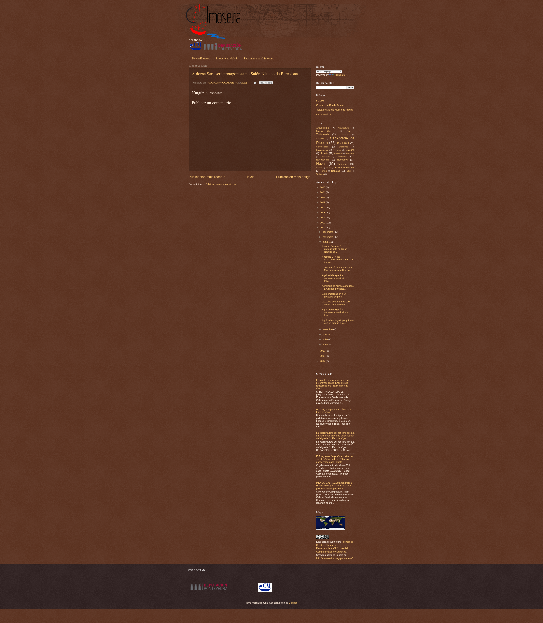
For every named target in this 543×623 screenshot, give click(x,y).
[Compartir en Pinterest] (271, 82)
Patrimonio (342, 164)
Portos (323, 171)
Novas (321, 163)
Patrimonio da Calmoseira (259, 58)
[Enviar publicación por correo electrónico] (255, 82)
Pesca (328, 168)
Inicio (251, 177)
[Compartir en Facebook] (268, 82)
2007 (323, 361)
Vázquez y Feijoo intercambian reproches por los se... (337, 259)
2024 (323, 192)
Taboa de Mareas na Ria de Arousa (334, 109)
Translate (340, 75)
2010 (323, 227)
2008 (323, 356)
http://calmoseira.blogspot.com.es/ (334, 558)
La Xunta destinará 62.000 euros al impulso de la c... (336, 303)
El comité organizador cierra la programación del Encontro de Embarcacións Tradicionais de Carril (332, 384)
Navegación (322, 159)
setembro (328, 329)
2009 (323, 351)
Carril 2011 (343, 143)
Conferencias (322, 147)
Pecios (319, 168)
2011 (323, 222)
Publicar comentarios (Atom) (220, 184)
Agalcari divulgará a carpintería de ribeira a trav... (335, 278)
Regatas (335, 171)
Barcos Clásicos (325, 131)
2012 (323, 217)
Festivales (337, 150)
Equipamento (322, 150)
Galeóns (350, 150)
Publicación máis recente (207, 177)
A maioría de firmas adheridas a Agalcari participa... (338, 287)
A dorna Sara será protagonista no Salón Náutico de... (334, 249)
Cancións (320, 139)
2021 (323, 202)
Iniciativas (338, 153)
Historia (324, 153)
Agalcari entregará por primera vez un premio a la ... (338, 321)
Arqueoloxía (322, 128)
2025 (323, 187)
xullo (325, 339)
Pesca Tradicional (344, 167)
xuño (325, 344)
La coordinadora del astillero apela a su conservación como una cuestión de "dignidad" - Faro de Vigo (335, 436)
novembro (328, 237)
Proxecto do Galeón (227, 58)
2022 (323, 197)
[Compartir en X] (266, 82)
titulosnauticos (323, 114)
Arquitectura (343, 128)
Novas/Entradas (201, 58)
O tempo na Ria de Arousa (330, 105)
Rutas (348, 171)
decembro (328, 232)
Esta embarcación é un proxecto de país (334, 295)
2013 (323, 212)
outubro (327, 242)
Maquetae (350, 153)
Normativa (342, 159)
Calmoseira (344, 134)
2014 (323, 207)
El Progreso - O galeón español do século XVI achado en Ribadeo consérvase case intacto (334, 459)
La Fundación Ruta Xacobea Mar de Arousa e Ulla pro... (337, 269)
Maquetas (326, 157)
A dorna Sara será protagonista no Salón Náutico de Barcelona (245, 73)
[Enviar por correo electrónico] (260, 82)
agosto (326, 334)
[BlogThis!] (263, 82)
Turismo (320, 174)
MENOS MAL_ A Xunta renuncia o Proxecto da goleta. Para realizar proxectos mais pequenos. (334, 485)
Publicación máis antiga (293, 177)
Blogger (293, 602)
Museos (342, 156)
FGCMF (320, 100)
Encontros (343, 147)
